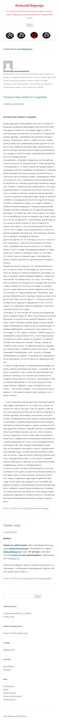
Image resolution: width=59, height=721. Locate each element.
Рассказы (44, 508)
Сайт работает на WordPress (14, 716)
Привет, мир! (12, 525)
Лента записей (9, 692)
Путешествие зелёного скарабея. (25, 97)
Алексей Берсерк (29, 5)
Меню (29, 25)
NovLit (6, 633)
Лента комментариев (12, 696)
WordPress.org (9, 699)
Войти (6, 689)
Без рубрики (46, 578)
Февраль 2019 (9, 649)
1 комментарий (10, 532)
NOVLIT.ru (14, 558)
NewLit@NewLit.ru (12, 551)
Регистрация (8, 686)
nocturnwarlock (24, 49)
